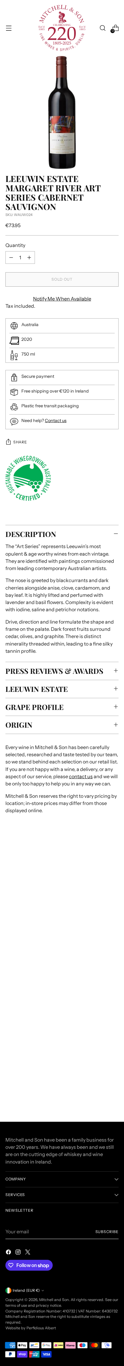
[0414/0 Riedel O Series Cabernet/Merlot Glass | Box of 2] (62, 1037)
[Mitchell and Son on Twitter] (28, 1253)
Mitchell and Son (54, 1299)
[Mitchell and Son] (62, 28)
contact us (81, 776)
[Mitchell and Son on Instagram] (18, 1253)
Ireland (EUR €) (26, 1290)
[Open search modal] (102, 28)
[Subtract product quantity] (11, 257)
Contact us (56, 420)
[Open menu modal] (8, 28)
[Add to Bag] (111, 1086)
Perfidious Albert (41, 1328)
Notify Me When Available (62, 299)
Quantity (15, 245)
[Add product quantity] (29, 257)
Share (20, 442)
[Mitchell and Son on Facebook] (9, 1253)
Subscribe (107, 1231)
